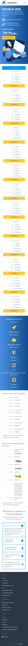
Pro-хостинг (5, 583)
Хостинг (4, 578)
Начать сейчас (9, 37)
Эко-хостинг (5, 580)
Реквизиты (4, 619)
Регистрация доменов (7, 592)
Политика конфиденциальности (10, 629)
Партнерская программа (8, 602)
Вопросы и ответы (6, 607)
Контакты (4, 622)
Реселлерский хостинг (7, 585)
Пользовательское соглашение (10, 627)
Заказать (14, 85)
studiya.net (12, 3)
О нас (3, 617)
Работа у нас (5, 605)
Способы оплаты (6, 610)
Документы (5, 624)
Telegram (5, 636)
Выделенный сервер (7, 590)
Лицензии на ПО (6, 595)
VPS (3, 588)
